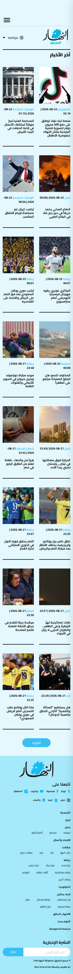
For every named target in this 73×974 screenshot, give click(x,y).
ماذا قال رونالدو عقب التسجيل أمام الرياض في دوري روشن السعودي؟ (20, 713)
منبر (41, 852)
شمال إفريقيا (25, 448)
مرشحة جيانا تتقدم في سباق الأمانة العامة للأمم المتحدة (19, 626)
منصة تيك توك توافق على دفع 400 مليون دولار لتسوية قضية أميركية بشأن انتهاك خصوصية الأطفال (55, 128)
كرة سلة (50, 865)
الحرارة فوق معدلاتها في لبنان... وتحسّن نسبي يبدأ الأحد (56, 463)
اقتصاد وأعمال (61, 840)
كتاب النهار (65, 852)
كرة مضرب (33, 865)
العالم (30, 610)
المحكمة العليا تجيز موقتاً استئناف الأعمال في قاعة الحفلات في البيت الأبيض (19, 126)
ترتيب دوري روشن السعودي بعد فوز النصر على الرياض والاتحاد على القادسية (18, 296)
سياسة (65, 363)
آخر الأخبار (60, 54)
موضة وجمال (43, 899)
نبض (62, 800)
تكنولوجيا (63, 109)
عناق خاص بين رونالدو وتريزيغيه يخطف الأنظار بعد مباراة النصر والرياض (54, 545)
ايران (67, 820)
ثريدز (50, 800)
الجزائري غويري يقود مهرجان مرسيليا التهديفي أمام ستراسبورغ (56, 296)
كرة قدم (65, 865)
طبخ (28, 899)
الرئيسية (65, 812)
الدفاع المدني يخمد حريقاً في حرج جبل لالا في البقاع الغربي (56, 213)
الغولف (25, 872)
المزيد (36, 742)
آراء (67, 695)
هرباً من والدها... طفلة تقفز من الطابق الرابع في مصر (19, 463)
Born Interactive (43, 967)
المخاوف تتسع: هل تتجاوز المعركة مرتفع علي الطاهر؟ (56, 379)
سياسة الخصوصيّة (59, 928)
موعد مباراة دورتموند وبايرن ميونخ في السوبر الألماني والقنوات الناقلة (18, 381)
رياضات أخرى (64, 879)
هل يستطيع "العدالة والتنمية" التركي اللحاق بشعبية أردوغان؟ (54, 711)
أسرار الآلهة (37, 832)
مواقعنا (13, 37)
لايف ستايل (63, 894)
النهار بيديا (64, 921)
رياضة (66, 279)
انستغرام (18, 791)
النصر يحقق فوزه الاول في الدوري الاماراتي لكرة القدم (19, 545)
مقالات (66, 847)
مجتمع (53, 832)
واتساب (36, 800)
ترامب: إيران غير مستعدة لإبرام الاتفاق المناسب (19, 213)
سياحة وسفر (64, 906)
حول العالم (45, 906)
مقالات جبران (26, 852)
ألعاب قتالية (42, 872)
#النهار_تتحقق (61, 914)
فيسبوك (50, 791)
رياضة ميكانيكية (62, 872)
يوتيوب (34, 791)
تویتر (63, 791)
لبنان (67, 197)
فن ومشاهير (63, 899)
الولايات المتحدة (23, 109)
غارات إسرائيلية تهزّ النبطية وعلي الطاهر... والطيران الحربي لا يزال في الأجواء (55, 628)
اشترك (13, 952)
